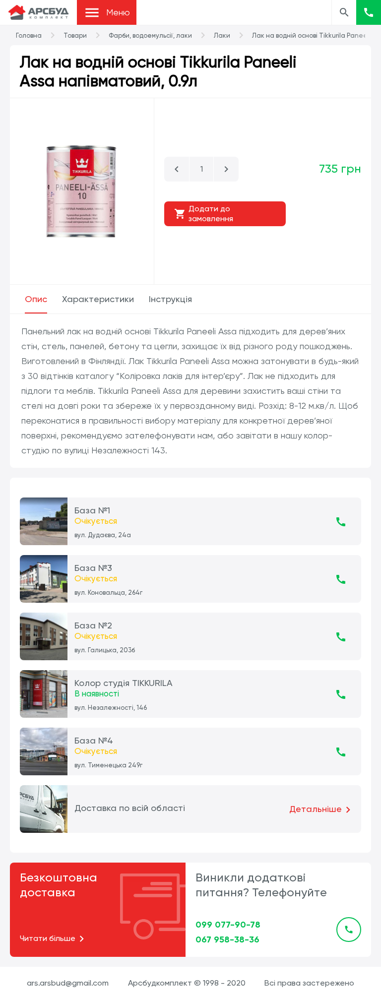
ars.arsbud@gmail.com (68, 983)
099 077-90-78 (227, 924)
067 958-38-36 (227, 939)
